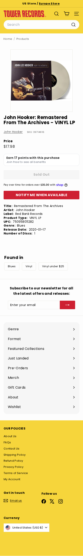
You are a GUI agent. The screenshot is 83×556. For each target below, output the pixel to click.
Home (7, 39)
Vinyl (29, 266)
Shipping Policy (15, 455)
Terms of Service (16, 473)
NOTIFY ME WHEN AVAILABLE (41, 195)
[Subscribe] (67, 305)
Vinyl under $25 (53, 266)
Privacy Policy (13, 467)
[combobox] (41, 24)
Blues (12, 266)
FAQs (7, 442)
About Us (10, 436)
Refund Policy (13, 461)
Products (22, 39)
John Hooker (13, 132)
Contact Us (12, 449)
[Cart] (67, 13)
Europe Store (49, 3)
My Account (12, 479)
